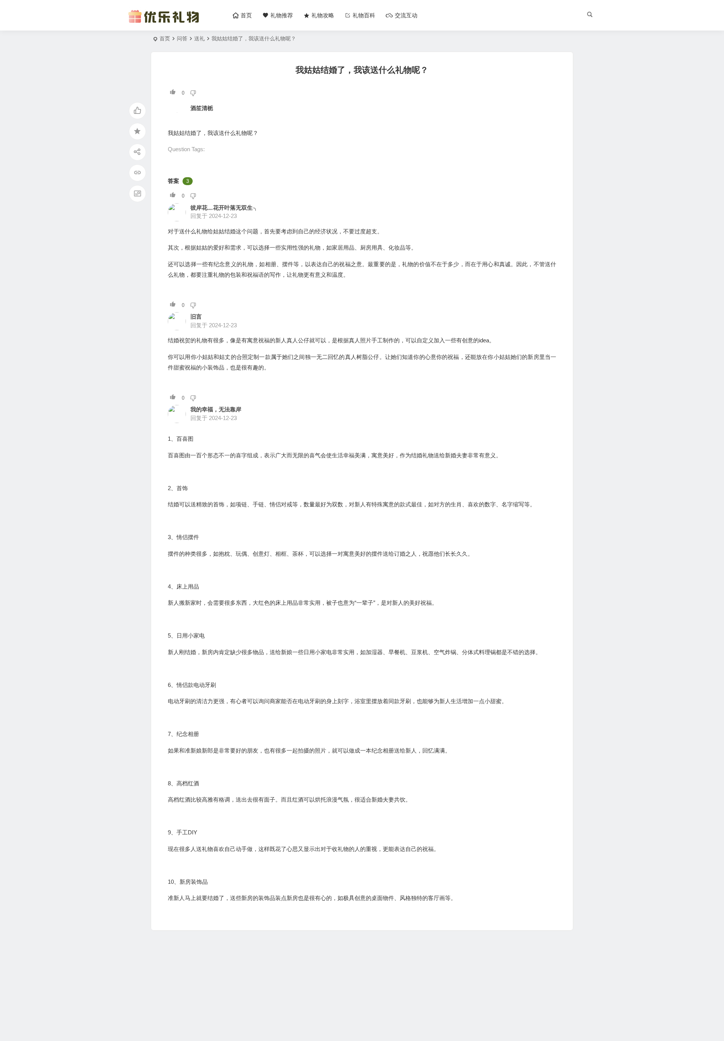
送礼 (199, 38)
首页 (165, 38)
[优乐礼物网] (165, 22)
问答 (182, 38)
